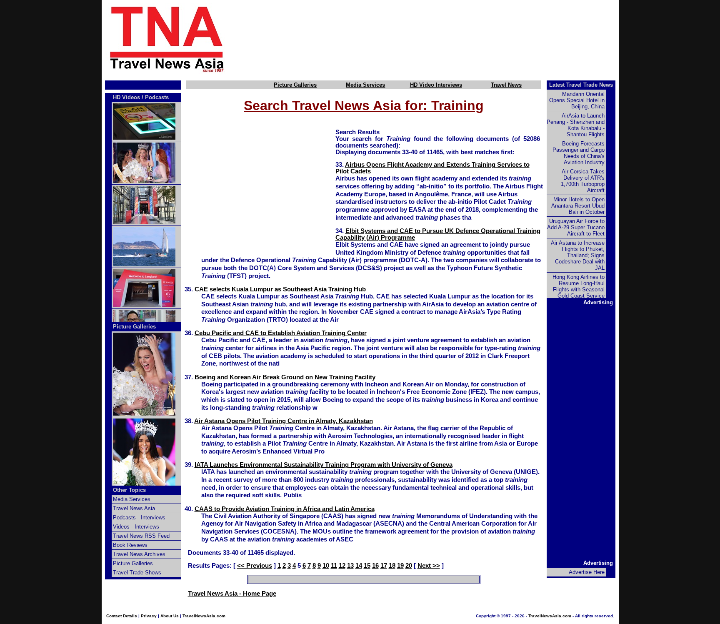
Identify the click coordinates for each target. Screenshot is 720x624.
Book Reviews (130, 545)
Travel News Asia (134, 508)
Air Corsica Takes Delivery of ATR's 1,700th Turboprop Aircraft (583, 180)
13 (350, 565)
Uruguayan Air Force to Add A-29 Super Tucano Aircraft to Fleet (576, 227)
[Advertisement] (436, 39)
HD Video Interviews (436, 85)
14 (358, 565)
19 (400, 565)
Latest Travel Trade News (581, 85)
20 (408, 565)
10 (325, 565)
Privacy (149, 616)
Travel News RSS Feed (141, 536)
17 (383, 565)
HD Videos (126, 97)
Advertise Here (587, 572)
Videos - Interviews (136, 527)
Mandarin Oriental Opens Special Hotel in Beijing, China (577, 100)
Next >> (429, 565)
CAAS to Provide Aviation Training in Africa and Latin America (285, 509)
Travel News (506, 85)
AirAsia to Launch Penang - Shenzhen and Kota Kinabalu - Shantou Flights (576, 125)
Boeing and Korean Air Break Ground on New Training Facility (285, 377)
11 (334, 565)
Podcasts (157, 97)
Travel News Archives (139, 554)
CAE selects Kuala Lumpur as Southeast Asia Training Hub (280, 289)
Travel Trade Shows (137, 572)
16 (375, 565)
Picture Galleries (295, 85)
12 (342, 565)
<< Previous (254, 565)
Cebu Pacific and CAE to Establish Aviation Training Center (281, 333)
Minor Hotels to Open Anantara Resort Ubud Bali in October (578, 205)
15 (367, 565)
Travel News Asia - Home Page (232, 593)
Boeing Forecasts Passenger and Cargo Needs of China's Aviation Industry (578, 152)
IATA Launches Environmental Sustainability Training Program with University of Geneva (323, 464)
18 (392, 565)
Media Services (365, 85)
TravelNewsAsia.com (203, 616)
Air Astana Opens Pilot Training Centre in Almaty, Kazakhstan (283, 421)
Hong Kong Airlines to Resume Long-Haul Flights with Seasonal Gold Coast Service (578, 286)
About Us (169, 616)
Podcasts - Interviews (139, 517)
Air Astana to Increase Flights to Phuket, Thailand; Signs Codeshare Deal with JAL (578, 255)
